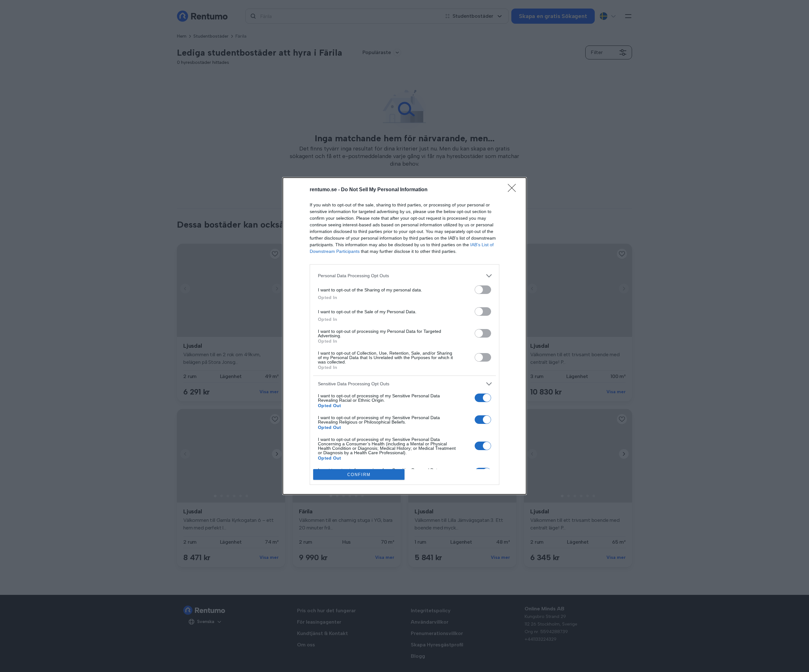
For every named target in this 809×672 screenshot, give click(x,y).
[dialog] (404, 336)
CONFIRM (359, 474)
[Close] (514, 190)
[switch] (483, 289)
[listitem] (404, 275)
